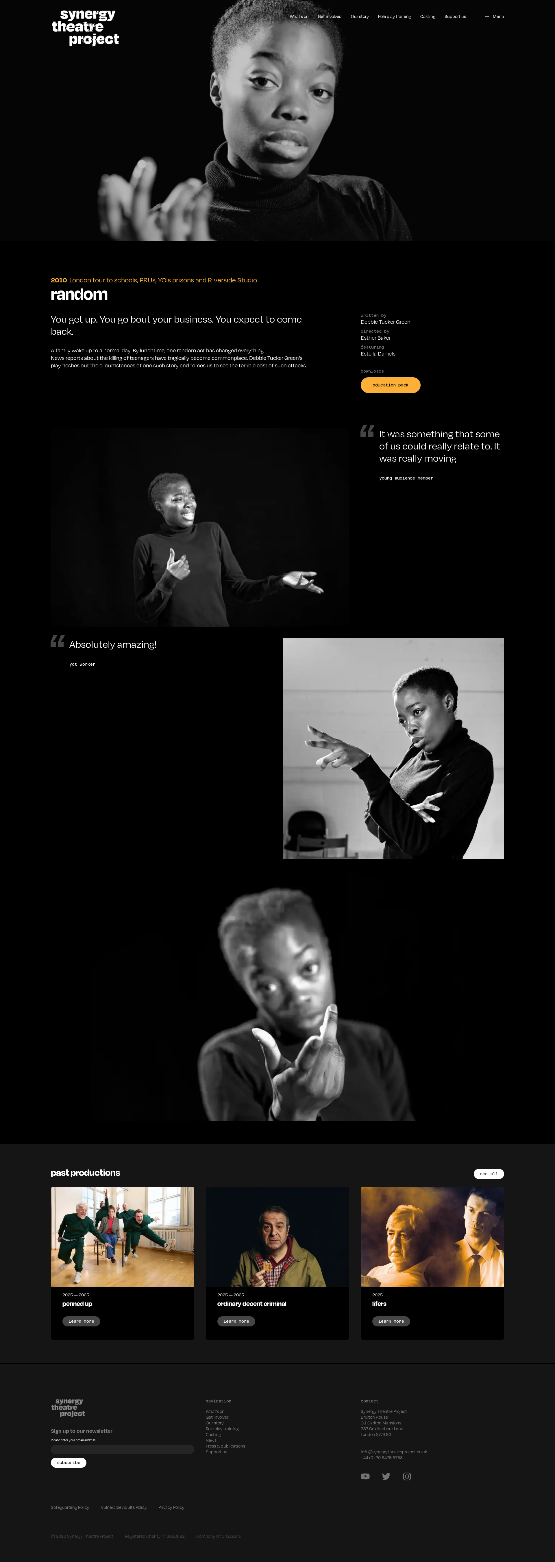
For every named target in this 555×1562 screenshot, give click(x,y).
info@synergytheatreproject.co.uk (394, 1451)
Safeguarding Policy (70, 1507)
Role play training (394, 16)
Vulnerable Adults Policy (124, 1507)
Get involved (330, 16)
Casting (427, 16)
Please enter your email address (73, 1440)
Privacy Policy (171, 1507)
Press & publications (225, 1445)
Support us (455, 16)
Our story (360, 16)
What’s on (299, 16)
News (211, 1440)
